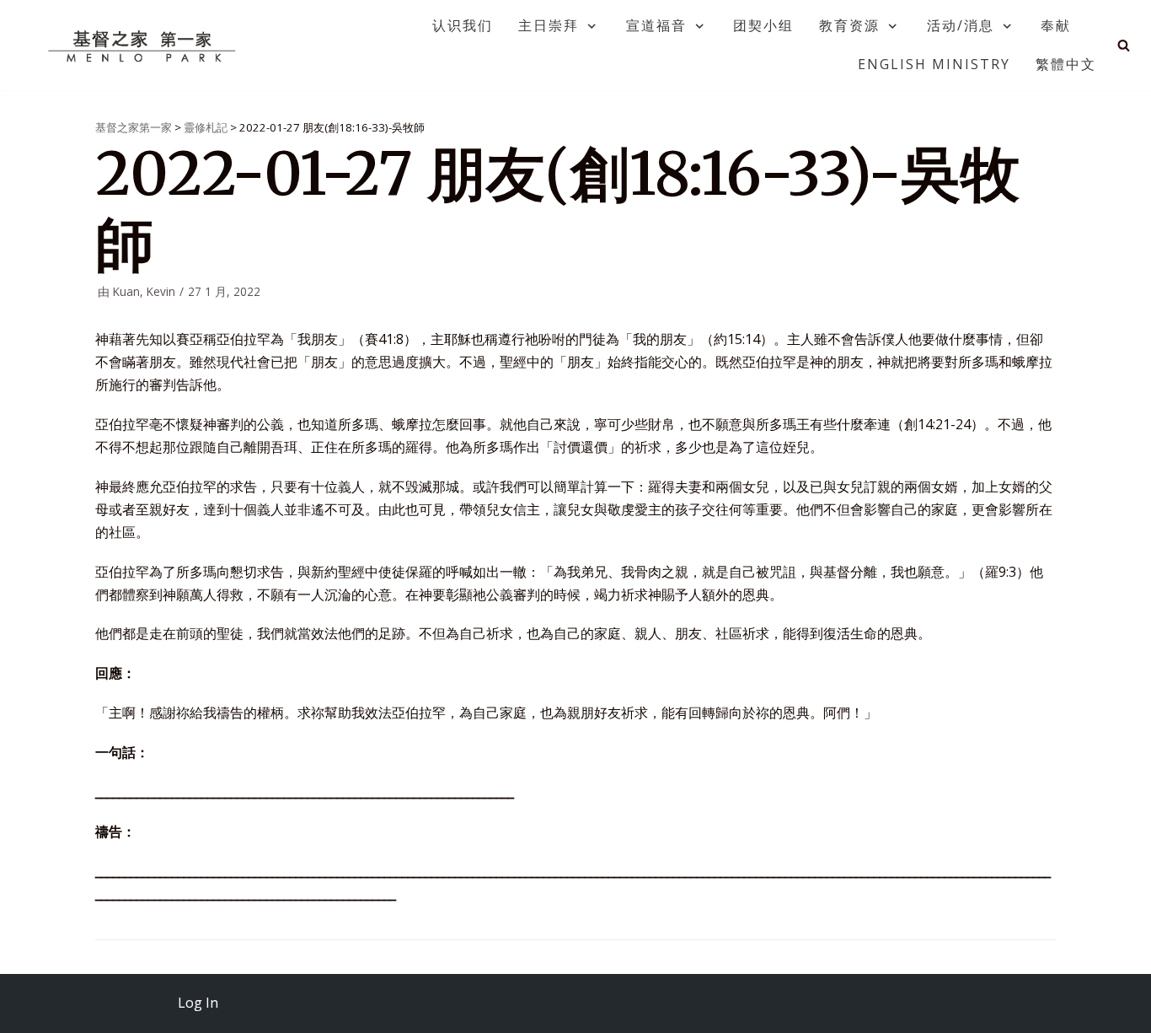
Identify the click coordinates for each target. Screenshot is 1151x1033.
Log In (198, 1002)
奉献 (1056, 25)
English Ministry (934, 64)
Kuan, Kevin (144, 291)
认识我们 (462, 25)
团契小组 (763, 25)
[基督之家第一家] (144, 45)
